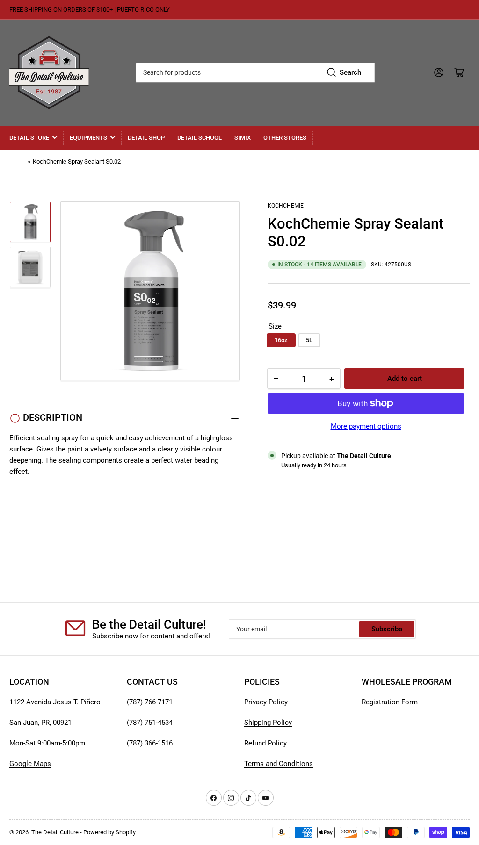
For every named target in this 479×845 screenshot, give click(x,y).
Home (17, 161)
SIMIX (242, 137)
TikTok (278, 530)
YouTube (281, 519)
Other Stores (284, 137)
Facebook (283, 552)
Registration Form (390, 702)
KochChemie (286, 205)
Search (350, 72)
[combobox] (255, 72)
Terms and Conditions (278, 763)
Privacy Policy (266, 702)
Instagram (283, 541)
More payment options (366, 426)
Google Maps (30, 763)
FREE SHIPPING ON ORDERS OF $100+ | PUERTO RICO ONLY (89, 9)
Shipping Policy (268, 722)
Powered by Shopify (109, 832)
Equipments (88, 137)
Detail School (199, 137)
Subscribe (386, 629)
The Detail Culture (55, 832)
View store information (314, 476)
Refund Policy (265, 743)
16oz (281, 340)
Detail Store (29, 137)
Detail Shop (146, 137)
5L (309, 340)
